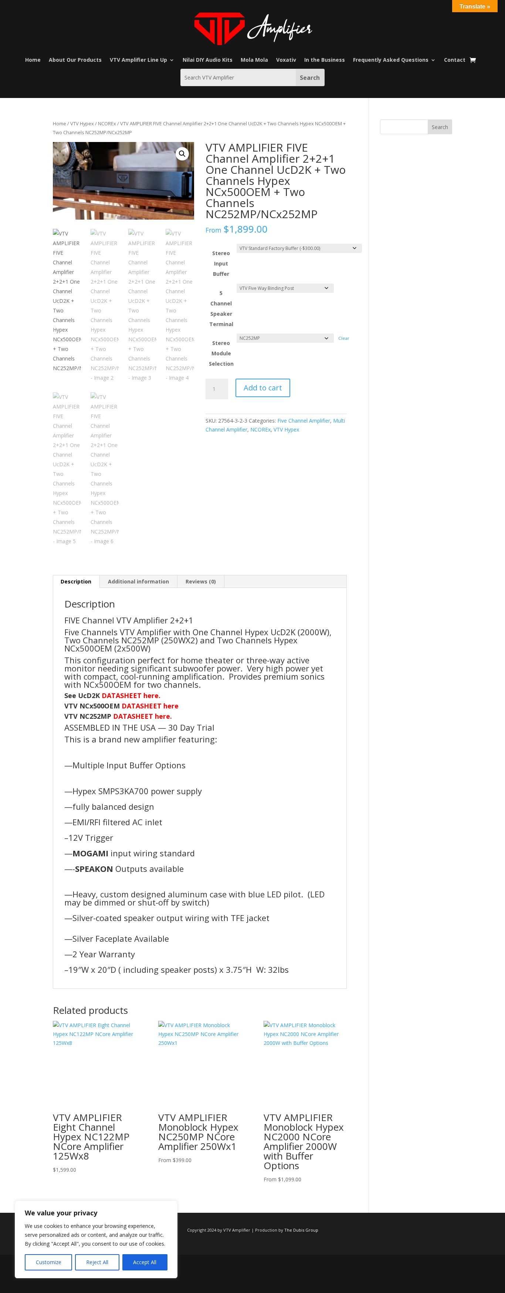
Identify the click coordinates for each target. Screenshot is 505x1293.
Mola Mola (254, 60)
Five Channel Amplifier (303, 420)
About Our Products (75, 60)
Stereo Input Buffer (221, 263)
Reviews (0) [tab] (201, 581)
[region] (96, 1239)
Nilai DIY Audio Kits (208, 60)
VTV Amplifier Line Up (138, 60)
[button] (182, 153)
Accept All (144, 1262)
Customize (48, 1262)
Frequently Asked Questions (390, 60)
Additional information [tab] (138, 581)
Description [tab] (76, 581)
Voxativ (286, 60)
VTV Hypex (82, 123)
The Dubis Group (301, 1230)
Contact (454, 60)
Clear (343, 338)
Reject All (97, 1262)
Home (33, 60)
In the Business (324, 60)
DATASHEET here (150, 705)
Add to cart (263, 388)
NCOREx (107, 123)
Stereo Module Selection (221, 353)
